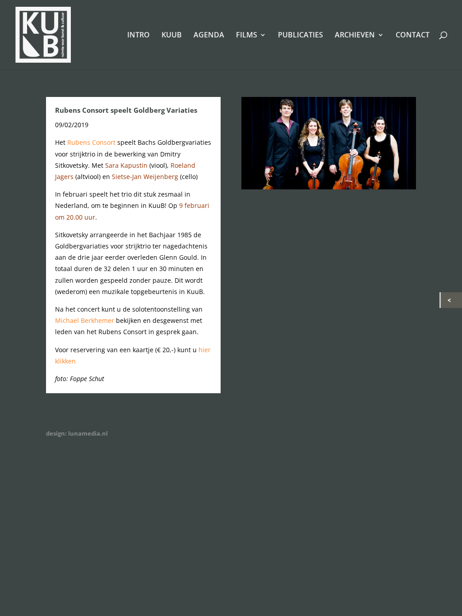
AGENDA (209, 36)
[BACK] (451, 300)
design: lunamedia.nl (77, 433)
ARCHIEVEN (355, 36)
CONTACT (413, 36)
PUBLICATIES (300, 36)
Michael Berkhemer (84, 320)
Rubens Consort (91, 142)
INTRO (138, 36)
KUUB (172, 36)
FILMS (246, 36)
